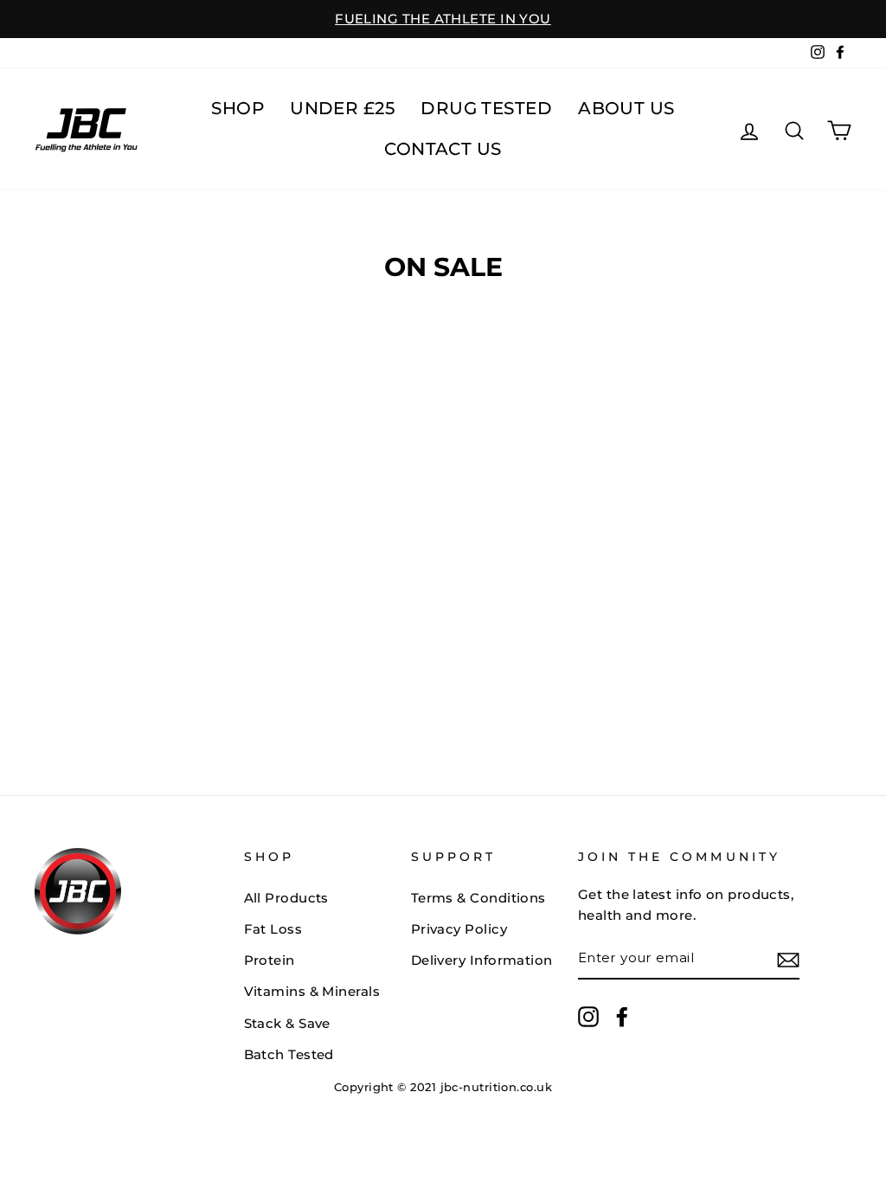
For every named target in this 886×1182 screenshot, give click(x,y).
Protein (269, 960)
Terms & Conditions (478, 898)
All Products (286, 898)
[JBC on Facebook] (622, 1016)
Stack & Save (287, 1023)
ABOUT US (626, 108)
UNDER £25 (342, 108)
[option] (443, 19)
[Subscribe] (788, 959)
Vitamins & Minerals (312, 991)
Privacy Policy (459, 929)
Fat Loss (273, 929)
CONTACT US (443, 148)
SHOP (237, 108)
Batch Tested (289, 1054)
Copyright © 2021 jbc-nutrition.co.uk (443, 1087)
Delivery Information (482, 960)
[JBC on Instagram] (588, 1016)
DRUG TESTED (486, 108)
